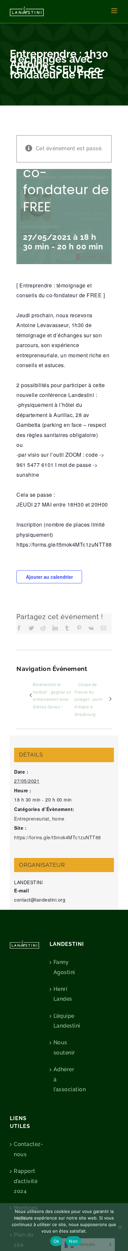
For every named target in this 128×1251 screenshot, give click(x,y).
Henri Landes (62, 994)
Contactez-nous (25, 1149)
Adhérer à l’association (64, 1079)
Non (73, 1241)
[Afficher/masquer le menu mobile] (114, 10)
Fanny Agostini (64, 967)
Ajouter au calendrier (49, 576)
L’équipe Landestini (64, 1021)
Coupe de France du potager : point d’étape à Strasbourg (89, 699)
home (58, 818)
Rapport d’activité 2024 (25, 1181)
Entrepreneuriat (31, 818)
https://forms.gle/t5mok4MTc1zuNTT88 (57, 837)
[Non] (120, 1227)
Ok (56, 1241)
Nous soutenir (64, 1047)
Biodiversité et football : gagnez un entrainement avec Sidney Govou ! (52, 695)
